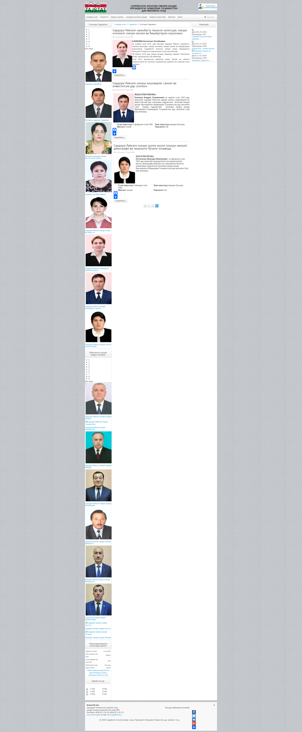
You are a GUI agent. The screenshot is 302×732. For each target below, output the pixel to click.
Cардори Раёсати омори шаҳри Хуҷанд (98, 417)
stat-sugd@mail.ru (114, 714)
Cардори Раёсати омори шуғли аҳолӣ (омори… (98, 345)
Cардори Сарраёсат (93, 84)
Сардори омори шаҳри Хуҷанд (98, 637)
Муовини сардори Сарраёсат (97, 120)
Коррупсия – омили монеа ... (204, 48)
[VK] (194, 719)
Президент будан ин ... (201, 60)
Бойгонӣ (171, 17)
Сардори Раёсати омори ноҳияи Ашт (95, 428)
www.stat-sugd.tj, (94, 714)
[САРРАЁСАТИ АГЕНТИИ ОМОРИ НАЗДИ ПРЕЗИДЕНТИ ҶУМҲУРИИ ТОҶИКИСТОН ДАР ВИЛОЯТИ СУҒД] (193, 29)
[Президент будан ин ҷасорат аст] (204, 51)
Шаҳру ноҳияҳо (117, 17)
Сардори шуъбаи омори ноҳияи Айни (95, 618)
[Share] (151, 71)
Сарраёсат (104, 17)
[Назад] (149, 205)
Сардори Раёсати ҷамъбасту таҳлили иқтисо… (97, 269)
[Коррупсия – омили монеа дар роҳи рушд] (193, 41)
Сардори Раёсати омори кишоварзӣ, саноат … (95, 307)
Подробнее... (119, 75)
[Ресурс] (194, 727)
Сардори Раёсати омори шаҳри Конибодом (98, 504)
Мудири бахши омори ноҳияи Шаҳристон (97, 580)
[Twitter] (194, 716)
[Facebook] (151, 67)
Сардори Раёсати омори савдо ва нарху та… (98, 231)
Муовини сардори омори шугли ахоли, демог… (95, 157)
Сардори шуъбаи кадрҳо (95, 194)
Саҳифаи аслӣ (91, 17)
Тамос (180, 17)
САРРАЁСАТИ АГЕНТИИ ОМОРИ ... (202, 37)
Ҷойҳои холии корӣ (157, 17)
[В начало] (145, 205)
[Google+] (194, 723)
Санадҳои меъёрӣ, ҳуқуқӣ (136, 17)
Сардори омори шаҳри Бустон (98, 628)
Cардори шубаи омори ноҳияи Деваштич (98, 542)
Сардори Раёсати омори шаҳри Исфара (98, 466)
